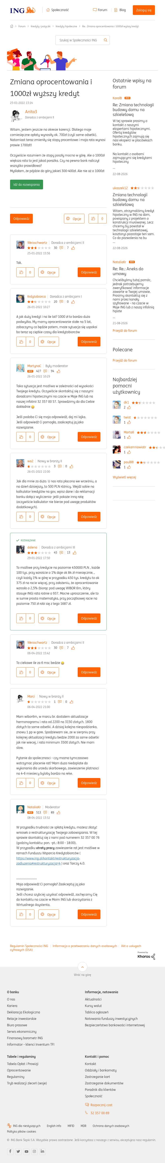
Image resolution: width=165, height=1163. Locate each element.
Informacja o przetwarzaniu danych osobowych (85, 946)
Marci (31, 696)
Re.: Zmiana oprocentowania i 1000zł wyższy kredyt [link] (110, 26)
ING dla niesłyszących (26, 1126)
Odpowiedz (21, 219)
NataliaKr (34, 807)
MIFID (71, 1126)
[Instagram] (34, 1151)
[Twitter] (18, 1151)
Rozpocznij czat (101, 1105)
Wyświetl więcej (124, 477)
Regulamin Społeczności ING (29, 946)
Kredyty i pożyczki (41, 26)
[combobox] (82, 40)
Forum (102, 10)
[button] (93, 218)
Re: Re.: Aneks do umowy (128, 271)
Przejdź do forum (125, 331)
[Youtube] (26, 1151)
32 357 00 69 (100, 1113)
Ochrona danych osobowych (111, 1126)
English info (54, 1126)
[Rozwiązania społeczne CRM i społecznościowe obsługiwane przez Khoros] (146, 955)
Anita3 (31, 111)
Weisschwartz (37, 243)
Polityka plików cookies (21, 1131)
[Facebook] (10, 1151)
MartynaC (34, 366)
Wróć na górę (82, 975)
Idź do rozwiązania (26, 185)
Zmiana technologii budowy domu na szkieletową (130, 199)
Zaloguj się (144, 10)
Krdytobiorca (36, 296)
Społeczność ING (11, 26)
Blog (123, 10)
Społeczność (60, 10)
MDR (83, 1126)
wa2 (30, 461)
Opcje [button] (77, 219)
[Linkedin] (42, 1151)
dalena (32, 547)
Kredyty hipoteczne (66, 26)
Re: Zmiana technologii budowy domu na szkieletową (133, 109)
